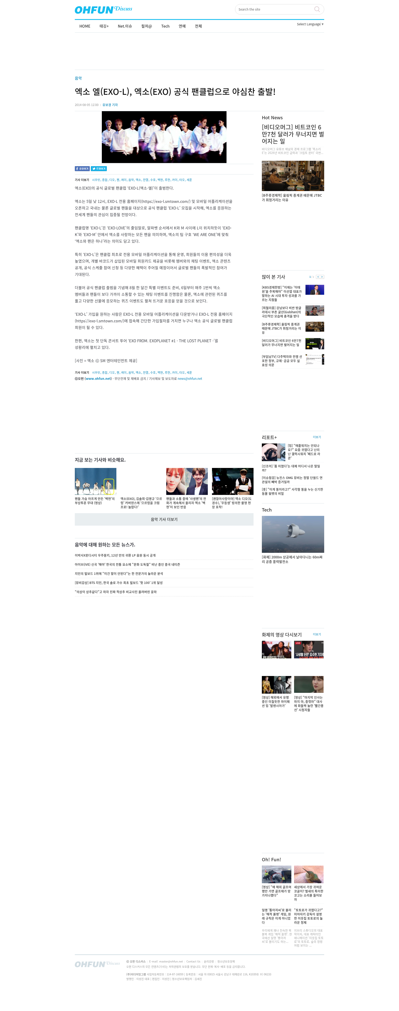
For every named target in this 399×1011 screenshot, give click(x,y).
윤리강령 (209, 961)
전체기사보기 (315, 965)
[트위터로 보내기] (99, 169)
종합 (104, 180)
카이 (174, 180)
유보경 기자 (110, 104)
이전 (318, 277)
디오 (112, 180)
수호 (153, 180)
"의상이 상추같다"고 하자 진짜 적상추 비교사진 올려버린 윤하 (116, 592)
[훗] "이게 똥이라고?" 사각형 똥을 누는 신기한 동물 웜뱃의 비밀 (292, 491)
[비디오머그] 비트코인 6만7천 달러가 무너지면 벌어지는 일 (293, 134)
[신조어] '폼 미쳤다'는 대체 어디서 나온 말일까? (291, 468)
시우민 (96, 180)
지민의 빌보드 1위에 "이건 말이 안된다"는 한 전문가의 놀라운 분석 (119, 573)
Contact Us (193, 961)
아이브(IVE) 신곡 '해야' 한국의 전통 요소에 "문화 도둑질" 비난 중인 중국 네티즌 (127, 564)
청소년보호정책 (226, 961)
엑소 (138, 180)
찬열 (145, 180)
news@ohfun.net (190, 378)
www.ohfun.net (98, 378)
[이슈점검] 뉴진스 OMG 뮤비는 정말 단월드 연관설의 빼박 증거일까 (292, 479)
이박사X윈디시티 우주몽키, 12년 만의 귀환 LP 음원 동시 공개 (115, 555)
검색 (319, 9)
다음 (322, 277)
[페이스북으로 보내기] (82, 169)
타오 (182, 180)
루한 (167, 180)
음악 (78, 78)
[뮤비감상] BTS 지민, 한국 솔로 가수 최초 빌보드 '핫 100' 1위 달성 (119, 582)
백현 (160, 180)
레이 (124, 180)
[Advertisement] (199, 55)
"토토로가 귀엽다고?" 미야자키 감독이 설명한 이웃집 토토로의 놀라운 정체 (308, 916)
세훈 (189, 180)
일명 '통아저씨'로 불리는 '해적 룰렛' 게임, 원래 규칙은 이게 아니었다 (276, 916)
